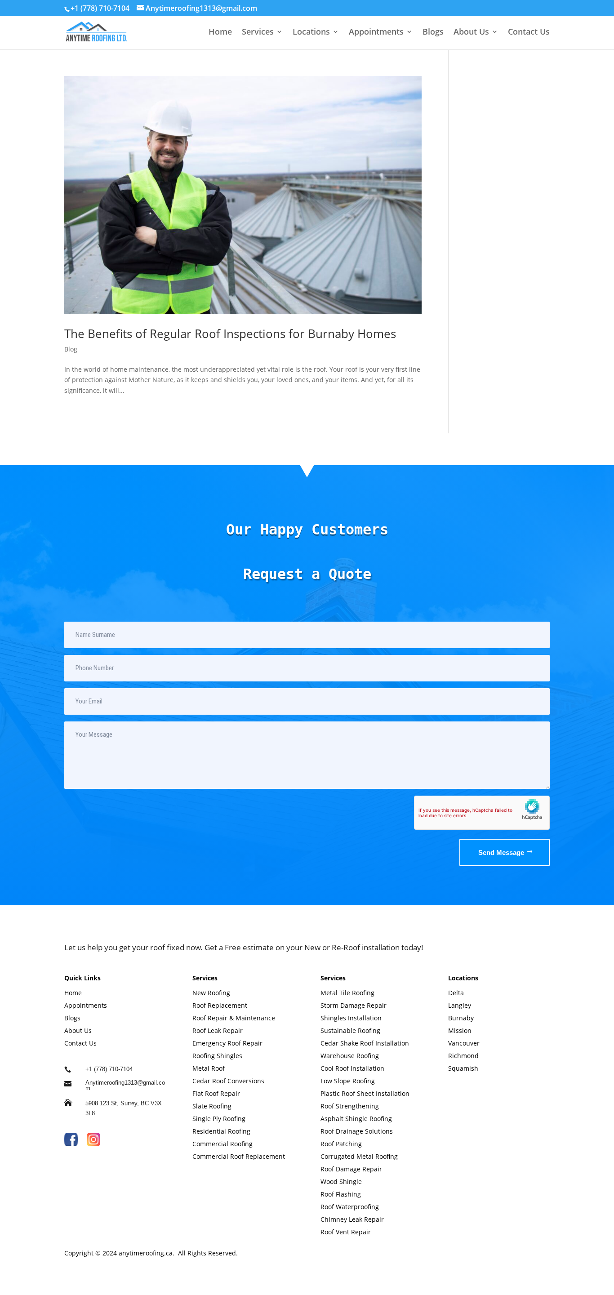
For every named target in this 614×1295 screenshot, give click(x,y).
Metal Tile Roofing (347, 992)
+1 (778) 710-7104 (100, 8)
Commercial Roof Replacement (238, 1156)
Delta (456, 992)
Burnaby (461, 1018)
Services (258, 32)
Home (220, 32)
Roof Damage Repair (352, 1169)
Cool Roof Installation (352, 1068)
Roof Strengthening (349, 1106)
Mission (460, 1030)
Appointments (376, 32)
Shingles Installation (351, 1018)
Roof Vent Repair (345, 1232)
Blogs (433, 32)
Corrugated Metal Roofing (360, 1156)
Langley (459, 1005)
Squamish (463, 1068)
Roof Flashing (341, 1194)
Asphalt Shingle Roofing (357, 1118)
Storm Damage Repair (353, 1005)
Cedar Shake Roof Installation (364, 1043)
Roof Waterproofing (350, 1206)
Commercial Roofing (223, 1143)
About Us (471, 32)
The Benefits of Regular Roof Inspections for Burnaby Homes (230, 333)
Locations (311, 32)
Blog (70, 349)
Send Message (501, 852)
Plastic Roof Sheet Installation (364, 1093)
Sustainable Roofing (350, 1030)
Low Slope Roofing (348, 1081)
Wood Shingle (342, 1181)
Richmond (463, 1055)
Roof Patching (342, 1143)
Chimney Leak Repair (353, 1219)
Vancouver (464, 1043)
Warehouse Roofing (350, 1055)
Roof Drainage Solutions (357, 1131)
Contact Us (529, 32)
